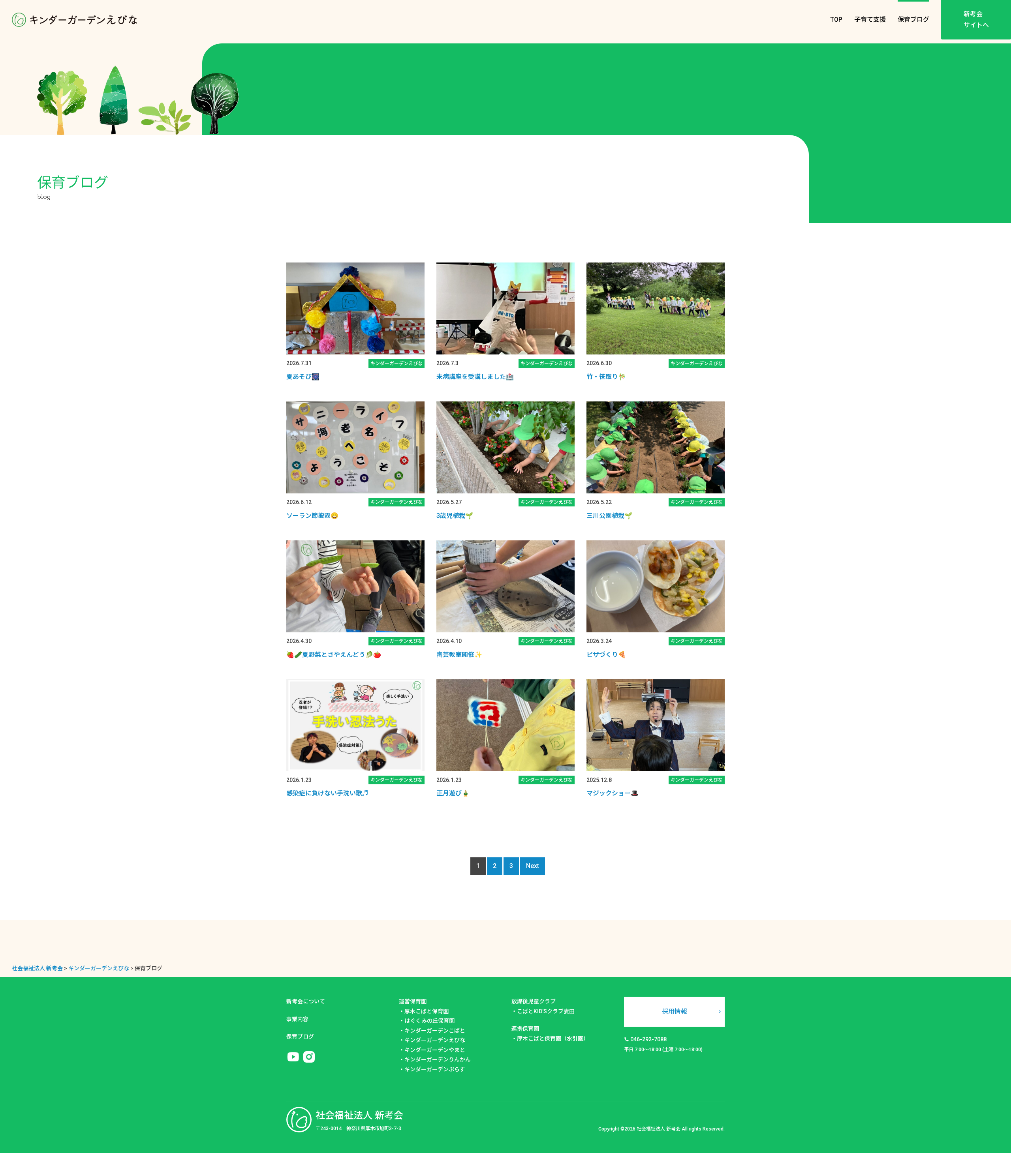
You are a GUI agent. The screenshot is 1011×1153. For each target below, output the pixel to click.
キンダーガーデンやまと (434, 1050)
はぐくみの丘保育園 (429, 1021)
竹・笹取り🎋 (606, 377)
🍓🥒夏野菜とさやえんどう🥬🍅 (333, 654)
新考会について (305, 1001)
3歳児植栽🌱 (454, 515)
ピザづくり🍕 (606, 654)
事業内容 (297, 1019)
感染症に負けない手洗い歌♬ (327, 793)
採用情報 (674, 1011)
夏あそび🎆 (302, 377)
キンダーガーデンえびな (434, 1040)
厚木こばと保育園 (426, 1011)
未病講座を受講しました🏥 (475, 377)
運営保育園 (413, 1001)
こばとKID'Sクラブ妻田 (546, 1011)
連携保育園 (525, 1029)
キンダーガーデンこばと (434, 1030)
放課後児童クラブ (533, 1001)
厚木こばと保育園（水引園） (553, 1038)
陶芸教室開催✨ (459, 654)
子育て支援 (870, 19)
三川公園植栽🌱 (609, 515)
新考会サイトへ (976, 19)
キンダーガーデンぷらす (434, 1069)
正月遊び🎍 (453, 793)
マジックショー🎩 (612, 793)
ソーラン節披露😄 (312, 515)
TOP (836, 19)
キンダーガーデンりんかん (437, 1059)
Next (532, 866)
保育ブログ (913, 19)
